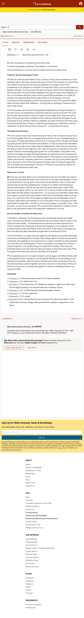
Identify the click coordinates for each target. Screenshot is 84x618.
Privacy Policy (62, 448)
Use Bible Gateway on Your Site (38, 503)
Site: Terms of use (33, 524)
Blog (27, 479)
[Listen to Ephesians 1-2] (34, 49)
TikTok (28, 587)
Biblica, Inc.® (19, 333)
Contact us (30, 509)
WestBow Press (32, 560)
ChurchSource (31, 545)
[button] (80, 3)
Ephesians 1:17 (15, 296)
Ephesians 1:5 (15, 281)
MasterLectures (32, 566)
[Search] (79, 27)
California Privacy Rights (36, 515)
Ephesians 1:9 (15, 290)
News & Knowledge (34, 467)
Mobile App (30, 473)
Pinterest (29, 584)
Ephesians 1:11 (15, 293)
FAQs (28, 497)
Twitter (29, 590)
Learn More (31, 347)
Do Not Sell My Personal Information (42, 518)
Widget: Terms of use (34, 527)
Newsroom (30, 482)
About (28, 464)
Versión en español (33, 604)
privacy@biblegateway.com (12, 450)
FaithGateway (31, 539)
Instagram (30, 581)
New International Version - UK (20, 326)
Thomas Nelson (32, 557)
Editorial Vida (31, 554)
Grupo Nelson (31, 551)
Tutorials (29, 500)
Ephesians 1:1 (15, 278)
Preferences (31, 607)
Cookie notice (31, 521)
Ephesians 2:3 (15, 299)
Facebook (30, 578)
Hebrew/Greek (28, 42)
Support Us (30, 486)
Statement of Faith (33, 470)
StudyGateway (32, 542)
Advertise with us (33, 506)
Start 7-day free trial (13, 347)
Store (28, 476)
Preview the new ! (41, 9)
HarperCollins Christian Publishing (40, 548)
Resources (16, 42)
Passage (5, 42)
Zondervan (30, 563)
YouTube (29, 593)
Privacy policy (32, 512)
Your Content (42, 42)
